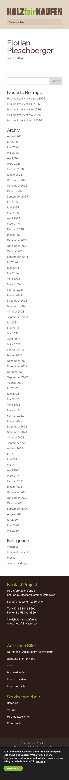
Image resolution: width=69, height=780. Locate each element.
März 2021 (14, 476)
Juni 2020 (13, 525)
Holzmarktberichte (18, 716)
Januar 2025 (14, 235)
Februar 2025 (15, 229)
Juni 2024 (13, 268)
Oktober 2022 (15, 372)
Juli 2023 (12, 322)
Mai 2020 (13, 530)
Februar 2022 (15, 415)
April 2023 (13, 339)
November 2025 (17, 185)
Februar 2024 (15, 290)
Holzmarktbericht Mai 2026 (24, 115)
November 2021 (17, 432)
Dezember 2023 (17, 300)
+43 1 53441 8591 (24, 608)
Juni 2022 (13, 394)
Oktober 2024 (15, 251)
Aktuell (11, 710)
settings (40, 761)
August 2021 (15, 448)
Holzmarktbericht (17, 552)
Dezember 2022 (17, 361)
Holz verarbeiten (17, 686)
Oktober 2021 (15, 437)
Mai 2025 (13, 213)
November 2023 (17, 306)
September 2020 (17, 509)
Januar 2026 (14, 175)
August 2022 (15, 383)
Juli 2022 (12, 388)
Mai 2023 (13, 333)
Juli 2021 (12, 454)
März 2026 (14, 164)
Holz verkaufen (16, 672)
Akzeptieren (13, 768)
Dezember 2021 (17, 426)
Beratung (12, 703)
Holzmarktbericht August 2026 (26, 98)
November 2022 (17, 366)
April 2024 (13, 279)
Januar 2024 (14, 295)
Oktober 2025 (15, 191)
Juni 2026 (13, 147)
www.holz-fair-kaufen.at (22, 623)
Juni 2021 (13, 459)
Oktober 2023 (15, 311)
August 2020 (15, 514)
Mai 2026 (13, 153)
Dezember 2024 (17, 240)
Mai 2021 (13, 465)
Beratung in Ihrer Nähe (21, 659)
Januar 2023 (14, 355)
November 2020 (17, 498)
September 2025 (17, 196)
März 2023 (14, 344)
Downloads (14, 723)
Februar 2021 (15, 481)
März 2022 (14, 410)
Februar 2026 (15, 169)
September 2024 (17, 257)
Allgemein (13, 547)
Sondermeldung (17, 563)
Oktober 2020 (15, 503)
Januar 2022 (14, 421)
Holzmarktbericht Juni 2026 (24, 109)
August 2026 (15, 136)
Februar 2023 (15, 350)
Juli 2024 (12, 262)
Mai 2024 (13, 273)
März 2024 (14, 284)
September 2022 (17, 377)
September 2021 (17, 443)
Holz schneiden (16, 679)
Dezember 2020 (17, 492)
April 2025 (13, 218)
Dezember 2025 (17, 180)
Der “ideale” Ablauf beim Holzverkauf (30, 652)
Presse (11, 557)
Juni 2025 (13, 207)
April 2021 (13, 470)
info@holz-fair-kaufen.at (22, 619)
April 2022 (13, 405)
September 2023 (17, 317)
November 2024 (17, 246)
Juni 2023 (13, 328)
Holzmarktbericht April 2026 (24, 120)
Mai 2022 (13, 399)
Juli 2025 (12, 202)
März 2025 (14, 224)
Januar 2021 (14, 487)
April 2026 (13, 158)
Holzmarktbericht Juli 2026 (23, 104)
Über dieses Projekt (33, 743)
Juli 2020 (12, 520)
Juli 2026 (12, 142)
